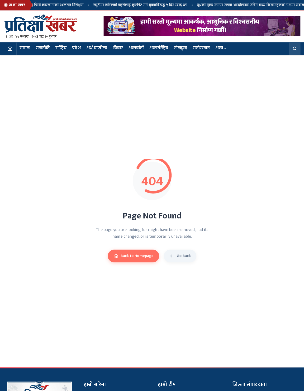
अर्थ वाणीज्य (96, 48)
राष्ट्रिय (60, 48)
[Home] (10, 48)
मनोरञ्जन (201, 48)
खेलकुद (180, 48)
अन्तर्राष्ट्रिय (158, 48)
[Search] (294, 48)
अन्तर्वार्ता (136, 48)
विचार (118, 48)
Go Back (184, 256)
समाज (24, 48)
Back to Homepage (137, 256)
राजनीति (43, 48)
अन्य (219, 48)
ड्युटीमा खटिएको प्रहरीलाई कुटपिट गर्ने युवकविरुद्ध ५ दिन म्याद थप (133, 5)
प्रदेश (76, 48)
